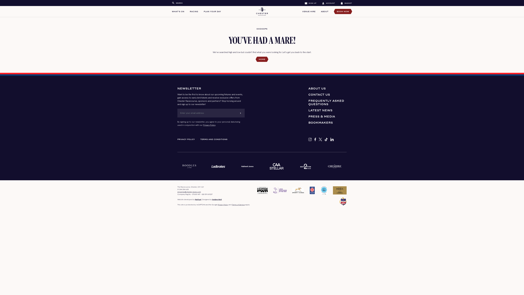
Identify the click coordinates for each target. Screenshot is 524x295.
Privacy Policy (209, 125)
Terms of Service (238, 205)
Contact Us (319, 94)
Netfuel (198, 199)
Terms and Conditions (213, 139)
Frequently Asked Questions (326, 102)
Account (328, 3)
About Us (317, 88)
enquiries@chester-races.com (189, 192)
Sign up (310, 3)
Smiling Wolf (217, 199)
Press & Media (321, 116)
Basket (346, 3)
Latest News (320, 110)
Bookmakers (320, 122)
